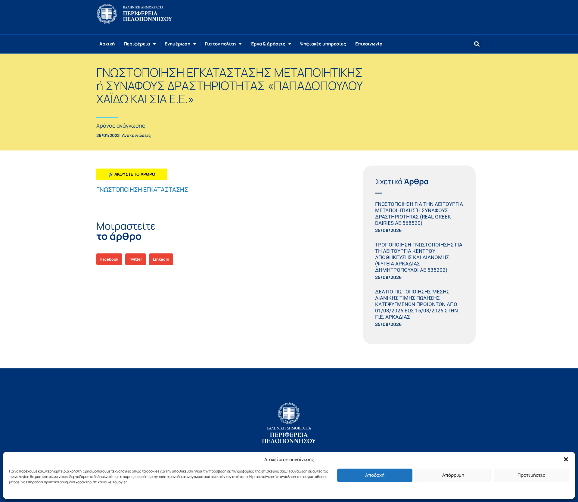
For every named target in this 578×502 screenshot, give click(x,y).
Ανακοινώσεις (136, 135)
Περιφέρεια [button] (137, 44)
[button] (566, 459)
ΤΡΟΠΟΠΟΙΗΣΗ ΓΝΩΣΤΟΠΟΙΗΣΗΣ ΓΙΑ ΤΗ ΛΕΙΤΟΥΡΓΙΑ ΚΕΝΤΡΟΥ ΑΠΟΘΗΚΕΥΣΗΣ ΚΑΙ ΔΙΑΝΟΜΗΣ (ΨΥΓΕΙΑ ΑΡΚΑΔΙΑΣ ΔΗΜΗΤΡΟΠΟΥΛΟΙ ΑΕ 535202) (418, 257)
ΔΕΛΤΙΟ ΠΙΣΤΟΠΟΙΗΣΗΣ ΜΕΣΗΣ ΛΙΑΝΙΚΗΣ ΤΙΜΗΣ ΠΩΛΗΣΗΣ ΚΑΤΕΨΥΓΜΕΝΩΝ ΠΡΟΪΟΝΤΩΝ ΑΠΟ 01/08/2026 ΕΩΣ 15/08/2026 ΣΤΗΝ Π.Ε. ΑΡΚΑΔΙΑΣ (416, 304)
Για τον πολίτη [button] (220, 44)
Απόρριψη (453, 475)
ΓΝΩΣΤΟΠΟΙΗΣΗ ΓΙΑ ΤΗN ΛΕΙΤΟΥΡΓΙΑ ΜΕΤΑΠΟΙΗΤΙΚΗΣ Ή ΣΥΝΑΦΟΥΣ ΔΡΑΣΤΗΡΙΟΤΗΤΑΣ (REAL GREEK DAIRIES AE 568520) (419, 213)
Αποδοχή (374, 475)
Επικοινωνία (368, 44)
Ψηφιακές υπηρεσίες (323, 44)
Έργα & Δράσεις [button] (267, 44)
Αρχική (107, 44)
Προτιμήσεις (531, 475)
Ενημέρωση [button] (177, 44)
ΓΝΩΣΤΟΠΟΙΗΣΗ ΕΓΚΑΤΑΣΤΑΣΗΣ (142, 189)
